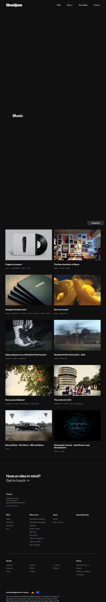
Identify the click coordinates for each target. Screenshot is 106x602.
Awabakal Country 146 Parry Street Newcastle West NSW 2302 (15, 500)
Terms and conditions (83, 571)
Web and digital (35, 545)
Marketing (33, 532)
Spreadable (83, 5)
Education (9, 522)
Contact (97, 5)
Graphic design (35, 529)
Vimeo (8, 571)
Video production (35, 542)
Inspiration (63, 313)
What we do (34, 515)
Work (59, 5)
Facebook (9, 568)
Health (36, 313)
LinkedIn (32, 565)
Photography (16, 268)
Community (15, 313)
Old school (50, 313)
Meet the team (58, 522)
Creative (23, 313)
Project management (37, 538)
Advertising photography (38, 522)
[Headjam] (14, 5)
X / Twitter (56, 565)
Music (7, 268)
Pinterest (56, 568)
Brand (56, 268)
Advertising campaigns (37, 519)
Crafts (30, 313)
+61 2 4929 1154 (11, 506)
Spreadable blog (82, 515)
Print (24, 268)
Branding (33, 525)
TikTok (32, 568)
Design (62, 268)
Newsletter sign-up (82, 565)
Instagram (9, 565)
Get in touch (16, 480)
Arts (28, 268)
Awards (55, 519)
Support (79, 568)
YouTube (32, 571)
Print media (33, 535)
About (55, 515)
